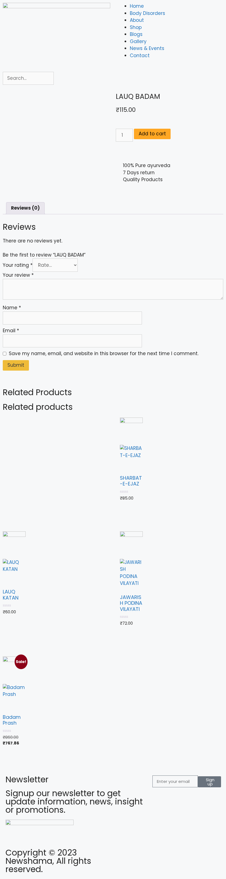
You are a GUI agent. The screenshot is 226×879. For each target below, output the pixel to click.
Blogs (136, 34)
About (137, 20)
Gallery (138, 41)
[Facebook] (123, 855)
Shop (136, 27)
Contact (140, 55)
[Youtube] (153, 855)
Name (12, 307)
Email (11, 330)
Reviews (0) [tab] (25, 208)
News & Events (147, 48)
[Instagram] (138, 855)
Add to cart (152, 133)
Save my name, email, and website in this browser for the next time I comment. (103, 353)
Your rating (18, 265)
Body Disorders (147, 13)
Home (137, 6)
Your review (18, 275)
